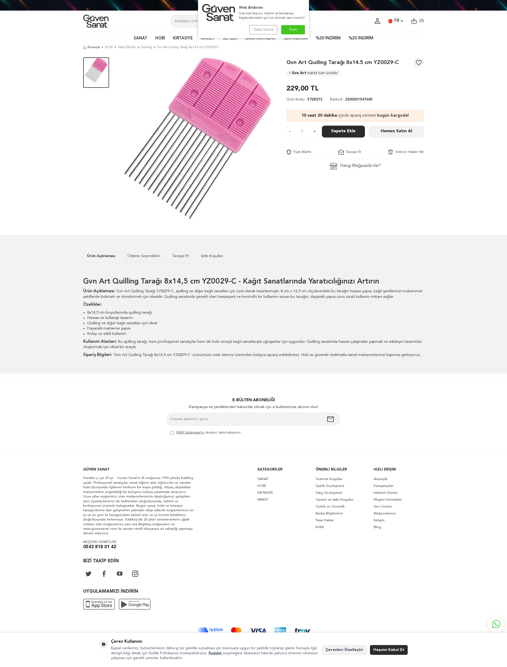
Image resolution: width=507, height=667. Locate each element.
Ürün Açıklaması (101, 256)
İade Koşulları (212, 256)
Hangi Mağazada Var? (360, 166)
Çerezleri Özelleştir (344, 650)
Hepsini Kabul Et (388, 650)
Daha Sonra (263, 29)
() (420, 21)
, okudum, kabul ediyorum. (208, 432)
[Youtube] (119, 573)
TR (396, 21)
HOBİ (160, 38)
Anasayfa (93, 47)
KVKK (320, 527)
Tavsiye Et (352, 152)
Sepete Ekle (343, 131)
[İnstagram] (135, 573)
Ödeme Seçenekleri (143, 256)
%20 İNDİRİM (361, 38)
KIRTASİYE (183, 38)
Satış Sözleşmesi (329, 493)
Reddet (215, 653)
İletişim (379, 520)
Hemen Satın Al (396, 131)
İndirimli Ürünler (386, 493)
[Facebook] (104, 573)
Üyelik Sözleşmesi (330, 486)
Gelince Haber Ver (408, 152)
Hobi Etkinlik (126, 47)
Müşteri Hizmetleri (388, 499)
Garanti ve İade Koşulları (335, 499)
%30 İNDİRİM (328, 38)
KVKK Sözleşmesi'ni (190, 432)
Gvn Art (315, 73)
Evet (293, 29)
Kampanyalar (383, 486)
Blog (377, 527)
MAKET (208, 38)
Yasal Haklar (325, 520)
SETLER (230, 38)
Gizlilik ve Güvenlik (330, 506)
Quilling (146, 47)
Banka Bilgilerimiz (329, 513)
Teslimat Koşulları (329, 479)
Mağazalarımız (385, 513)
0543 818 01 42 (99, 547)
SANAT (140, 38)
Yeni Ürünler (383, 506)
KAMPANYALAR (260, 38)
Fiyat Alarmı (301, 152)
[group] (198, 138)
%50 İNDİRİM (295, 38)
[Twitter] (88, 573)
